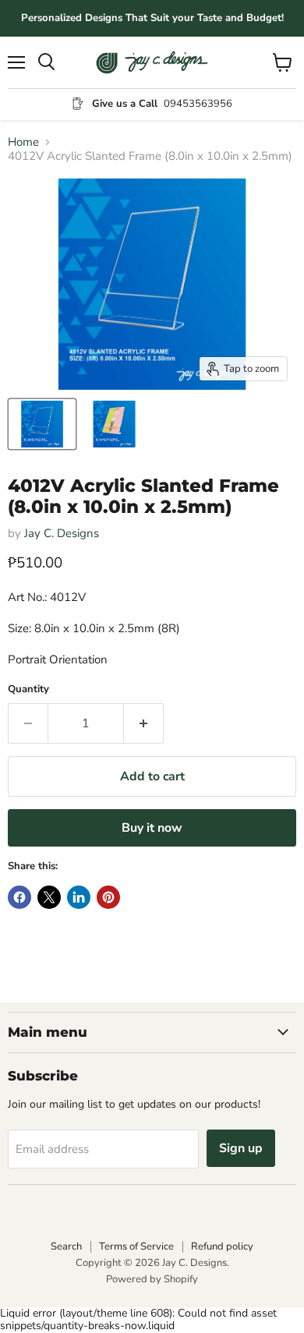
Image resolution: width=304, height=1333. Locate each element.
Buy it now (152, 827)
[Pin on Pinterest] (108, 897)
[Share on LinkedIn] (78, 897)
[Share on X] (49, 897)
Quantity (28, 689)
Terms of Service (136, 1246)
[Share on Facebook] (19, 897)
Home (23, 142)
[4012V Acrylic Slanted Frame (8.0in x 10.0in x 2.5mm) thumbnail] (42, 424)
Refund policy (222, 1246)
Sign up (241, 1148)
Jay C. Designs (61, 533)
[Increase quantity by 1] (144, 723)
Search (66, 1246)
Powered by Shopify (152, 1279)
